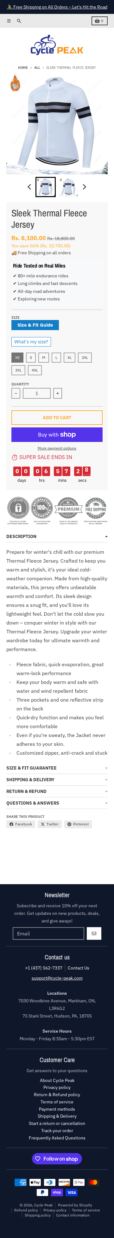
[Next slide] (84, 187)
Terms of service (86, 1210)
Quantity (20, 384)
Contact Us (78, 968)
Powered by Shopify (75, 1205)
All (37, 67)
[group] (45, 187)
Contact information (73, 1215)
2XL (85, 357)
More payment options (57, 448)
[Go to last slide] (29, 187)
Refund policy (26, 1210)
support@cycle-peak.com (57, 978)
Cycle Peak (43, 1205)
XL (69, 357)
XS (17, 357)
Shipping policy (38, 1215)
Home (23, 67)
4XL (35, 370)
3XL (18, 370)
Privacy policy (54, 1210)
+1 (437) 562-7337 (43, 968)
